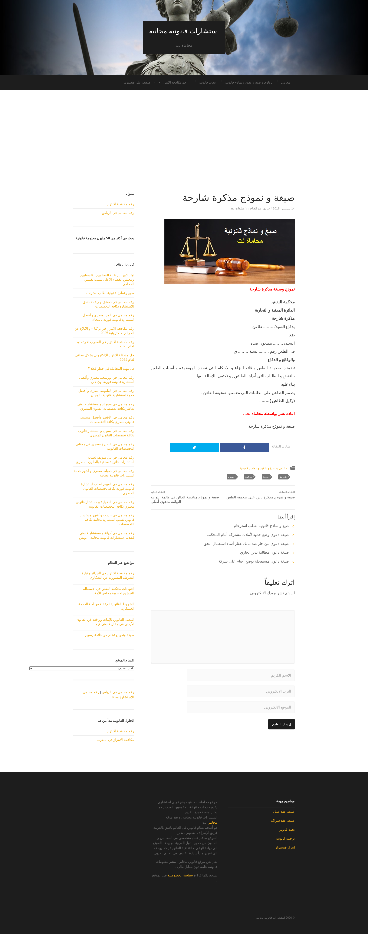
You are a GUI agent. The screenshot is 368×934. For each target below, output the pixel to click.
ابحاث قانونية (208, 82)
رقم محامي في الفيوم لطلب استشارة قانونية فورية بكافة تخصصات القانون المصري (107, 488)
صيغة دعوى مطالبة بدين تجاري (264, 552)
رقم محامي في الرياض (118, 213)
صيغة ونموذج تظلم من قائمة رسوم (109, 635)
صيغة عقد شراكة (283, 820)
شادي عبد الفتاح (260, 208)
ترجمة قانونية (285, 838)
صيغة (266, 476)
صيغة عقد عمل (284, 811)
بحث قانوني (287, 829)
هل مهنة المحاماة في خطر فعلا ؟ (111, 368)
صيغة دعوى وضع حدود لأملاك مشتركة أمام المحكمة (248, 535)
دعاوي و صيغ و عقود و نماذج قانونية (249, 82)
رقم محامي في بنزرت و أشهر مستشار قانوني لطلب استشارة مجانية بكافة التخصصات (107, 519)
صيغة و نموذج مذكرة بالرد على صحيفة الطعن (260, 495)
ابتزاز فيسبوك (285, 847)
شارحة (283, 476)
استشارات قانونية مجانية (184, 31)
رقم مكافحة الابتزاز (174, 82)
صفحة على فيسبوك (137, 82)
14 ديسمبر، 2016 (284, 208)
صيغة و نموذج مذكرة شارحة (239, 197)
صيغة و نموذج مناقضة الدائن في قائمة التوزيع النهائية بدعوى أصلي (185, 497)
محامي (285, 82)
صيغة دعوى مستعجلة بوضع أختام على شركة (253, 561)
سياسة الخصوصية (180, 875)
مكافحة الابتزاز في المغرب (115, 740)
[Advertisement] (184, 141)
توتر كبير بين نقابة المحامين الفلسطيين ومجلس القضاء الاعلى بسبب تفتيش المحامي (107, 279)
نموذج (231, 476)
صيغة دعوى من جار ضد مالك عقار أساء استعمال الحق (246, 543)
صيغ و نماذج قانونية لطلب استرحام (261, 526)
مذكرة (248, 476)
